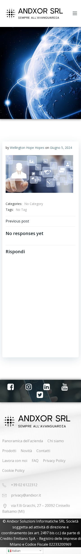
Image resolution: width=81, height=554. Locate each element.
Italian (15, 551)
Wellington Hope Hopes (27, 147)
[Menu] (75, 13)
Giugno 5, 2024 (61, 147)
